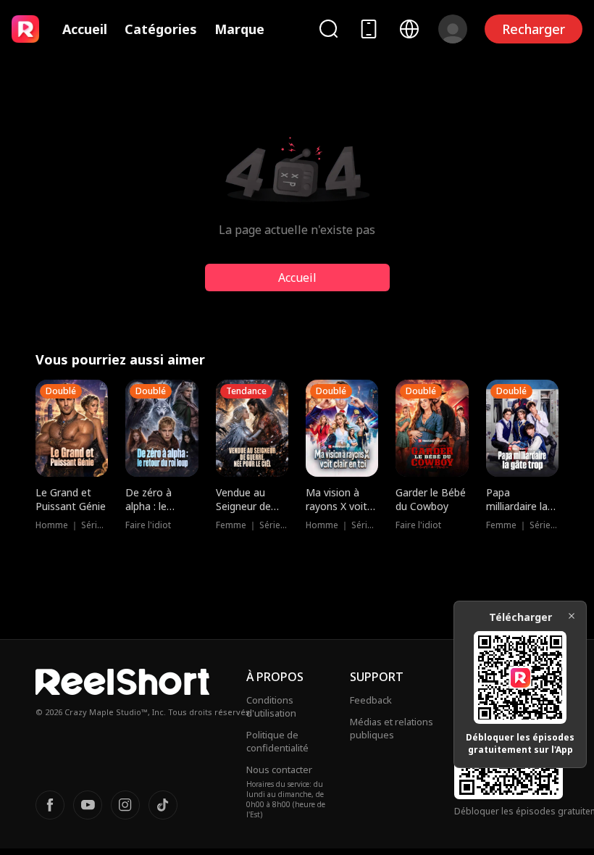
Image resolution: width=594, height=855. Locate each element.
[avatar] (452, 28)
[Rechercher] (328, 28)
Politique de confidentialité (277, 741)
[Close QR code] (571, 616)
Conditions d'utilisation (271, 706)
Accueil (84, 29)
